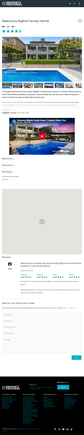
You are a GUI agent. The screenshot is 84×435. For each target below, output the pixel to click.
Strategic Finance (69, 405)
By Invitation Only (27, 423)
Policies (28, 429)
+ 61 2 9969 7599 (71, 308)
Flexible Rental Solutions (71, 401)
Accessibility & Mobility (29, 420)
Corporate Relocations (28, 399)
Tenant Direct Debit (7, 402)
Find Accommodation (29, 398)
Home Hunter (47, 398)
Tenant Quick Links (7, 401)
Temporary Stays (27, 402)
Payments (46, 401)
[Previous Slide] (4, 59)
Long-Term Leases (8, 394)
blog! (66, 382)
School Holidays (27, 404)
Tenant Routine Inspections (9, 399)
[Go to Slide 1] (7, 85)
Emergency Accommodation (30, 401)
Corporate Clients (68, 404)
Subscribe (63, 387)
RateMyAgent (5, 408)
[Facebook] (55, 429)
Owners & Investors (71, 394)
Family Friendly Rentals (29, 405)
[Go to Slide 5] (49, 85)
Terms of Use (34, 429)
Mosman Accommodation (30, 410)
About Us (33, 385)
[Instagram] (59, 429)
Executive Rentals (27, 408)
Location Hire (26, 417)
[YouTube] (63, 429)
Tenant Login (5, 406)
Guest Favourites (27, 419)
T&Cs (23, 429)
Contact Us (32, 387)
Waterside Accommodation (30, 415)
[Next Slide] (79, 59)
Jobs (36, 389)
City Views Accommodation (30, 412)
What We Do (67, 398)
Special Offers (26, 421)
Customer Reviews (48, 399)
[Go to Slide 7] (70, 85)
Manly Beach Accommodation (31, 409)
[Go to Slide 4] (38, 85)
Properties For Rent (7, 397)
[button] (42, 59)
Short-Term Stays (29, 394)
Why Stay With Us (50, 394)
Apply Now (5, 404)
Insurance (67, 406)
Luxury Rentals (27, 406)
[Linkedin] (67, 429)
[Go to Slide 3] (28, 85)
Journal (32, 389)
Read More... (6, 110)
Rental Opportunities (69, 399)
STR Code (18, 429)
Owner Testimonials (69, 402)
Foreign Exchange (48, 402)
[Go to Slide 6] (59, 85)
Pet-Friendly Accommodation (31, 416)
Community (44, 387)
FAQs (39, 389)
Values (38, 387)
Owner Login (67, 408)
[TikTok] (71, 429)
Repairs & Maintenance (50, 406)
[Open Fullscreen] (80, 80)
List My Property (68, 397)
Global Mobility (48, 404)
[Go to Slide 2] (17, 85)
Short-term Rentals (28, 397)
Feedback (50, 387)
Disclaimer (5, 431)
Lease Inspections (6, 398)
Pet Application (6, 405)
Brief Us (46, 397)
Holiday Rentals (27, 413)
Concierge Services (49, 405)
